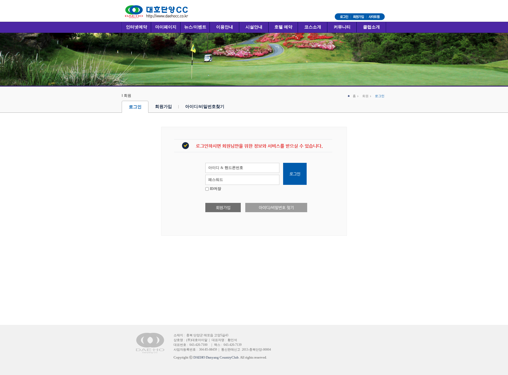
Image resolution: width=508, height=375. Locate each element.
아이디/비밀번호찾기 (204, 106)
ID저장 (215, 189)
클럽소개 (371, 27)
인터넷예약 (136, 27)
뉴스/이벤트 (195, 27)
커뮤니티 (342, 27)
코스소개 (312, 27)
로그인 (135, 106)
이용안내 (224, 27)
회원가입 (163, 106)
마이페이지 (165, 27)
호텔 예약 (283, 27)
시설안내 (254, 27)
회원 (365, 96)
